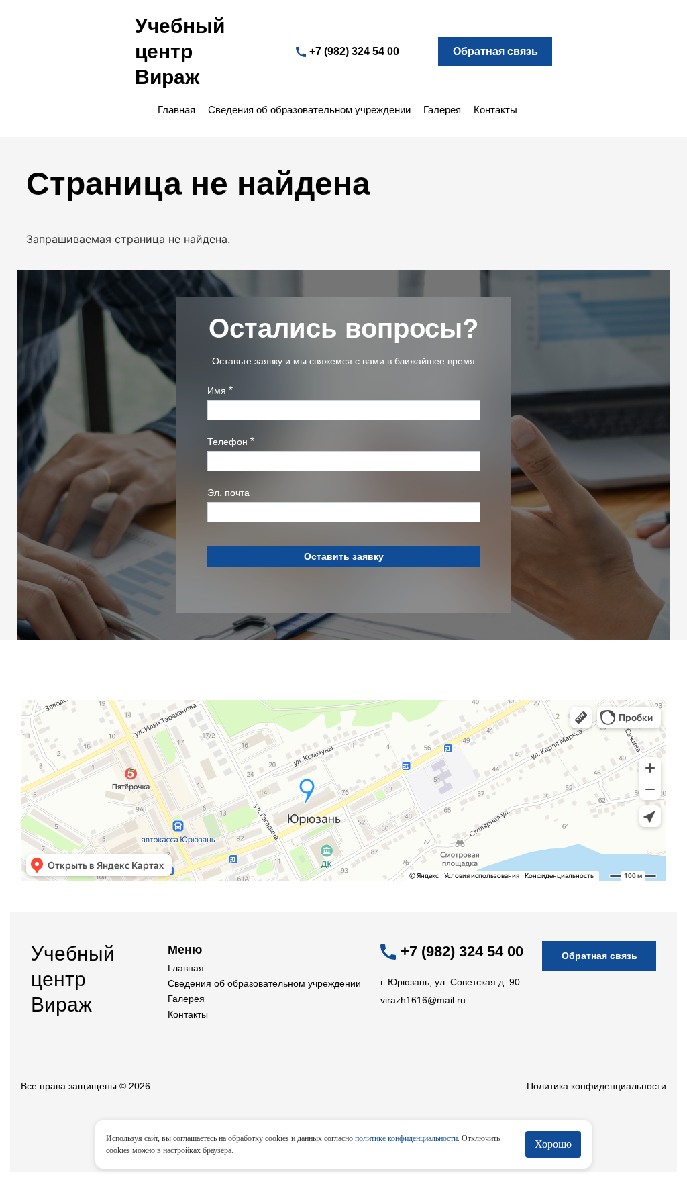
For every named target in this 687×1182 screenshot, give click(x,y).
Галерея (442, 109)
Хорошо (553, 1144)
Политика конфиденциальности (596, 1086)
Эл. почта (228, 492)
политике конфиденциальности (406, 1138)
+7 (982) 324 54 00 (354, 51)
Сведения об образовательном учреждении (309, 109)
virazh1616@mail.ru (423, 1000)
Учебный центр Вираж (180, 51)
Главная (176, 109)
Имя (216, 390)
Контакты (495, 109)
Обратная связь (495, 51)
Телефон (227, 441)
